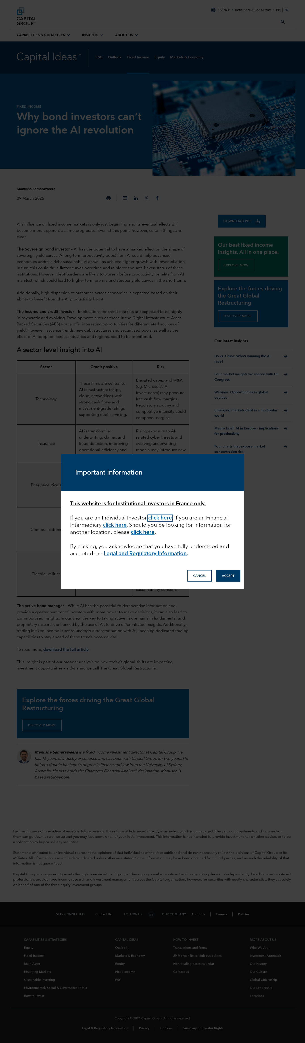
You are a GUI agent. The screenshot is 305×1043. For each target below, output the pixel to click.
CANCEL (199, 575)
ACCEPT (228, 575)
